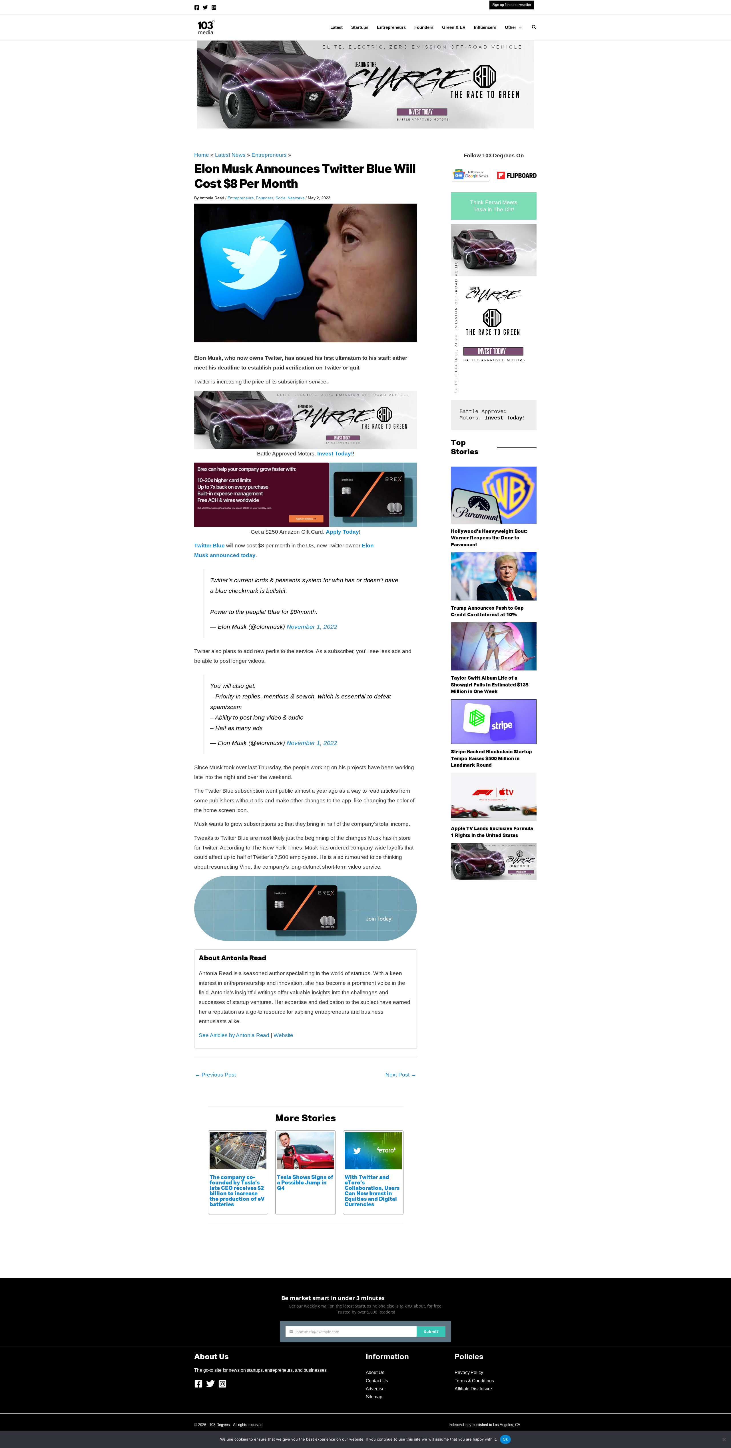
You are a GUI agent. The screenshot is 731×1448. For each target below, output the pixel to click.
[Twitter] (205, 7)
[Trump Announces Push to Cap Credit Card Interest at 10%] (494, 576)
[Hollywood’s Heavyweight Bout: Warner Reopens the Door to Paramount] (494, 495)
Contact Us (377, 1380)
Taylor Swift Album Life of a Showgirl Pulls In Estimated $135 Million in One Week (490, 685)
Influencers (485, 27)
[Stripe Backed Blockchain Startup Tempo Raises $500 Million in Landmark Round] (494, 721)
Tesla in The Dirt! (493, 209)
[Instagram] (213, 7)
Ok (505, 1439)
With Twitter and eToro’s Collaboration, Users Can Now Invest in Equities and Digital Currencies (372, 1191)
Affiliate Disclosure (473, 1388)
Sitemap (374, 1396)
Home (201, 155)
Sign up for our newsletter (511, 5)
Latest (336, 27)
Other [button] (510, 27)
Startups (359, 27)
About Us (375, 1372)
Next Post (400, 1075)
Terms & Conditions (474, 1380)
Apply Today (342, 532)
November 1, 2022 (312, 626)
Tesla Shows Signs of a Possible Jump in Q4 (305, 1183)
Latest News (230, 155)
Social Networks (290, 198)
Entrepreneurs (391, 27)
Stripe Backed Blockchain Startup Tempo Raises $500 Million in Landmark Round (491, 759)
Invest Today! (335, 454)
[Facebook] (196, 7)
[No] (724, 1439)
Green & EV (453, 27)
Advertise (375, 1388)
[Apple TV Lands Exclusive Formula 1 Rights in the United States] (494, 797)
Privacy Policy (469, 1372)
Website (283, 1035)
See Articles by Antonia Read (234, 1035)
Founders (423, 27)
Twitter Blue (209, 546)
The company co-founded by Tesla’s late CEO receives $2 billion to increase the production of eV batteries (237, 1191)
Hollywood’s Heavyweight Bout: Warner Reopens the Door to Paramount (489, 538)
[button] (519, 27)
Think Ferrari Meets (493, 202)
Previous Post (215, 1075)
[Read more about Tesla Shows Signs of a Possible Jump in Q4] (305, 1150)
